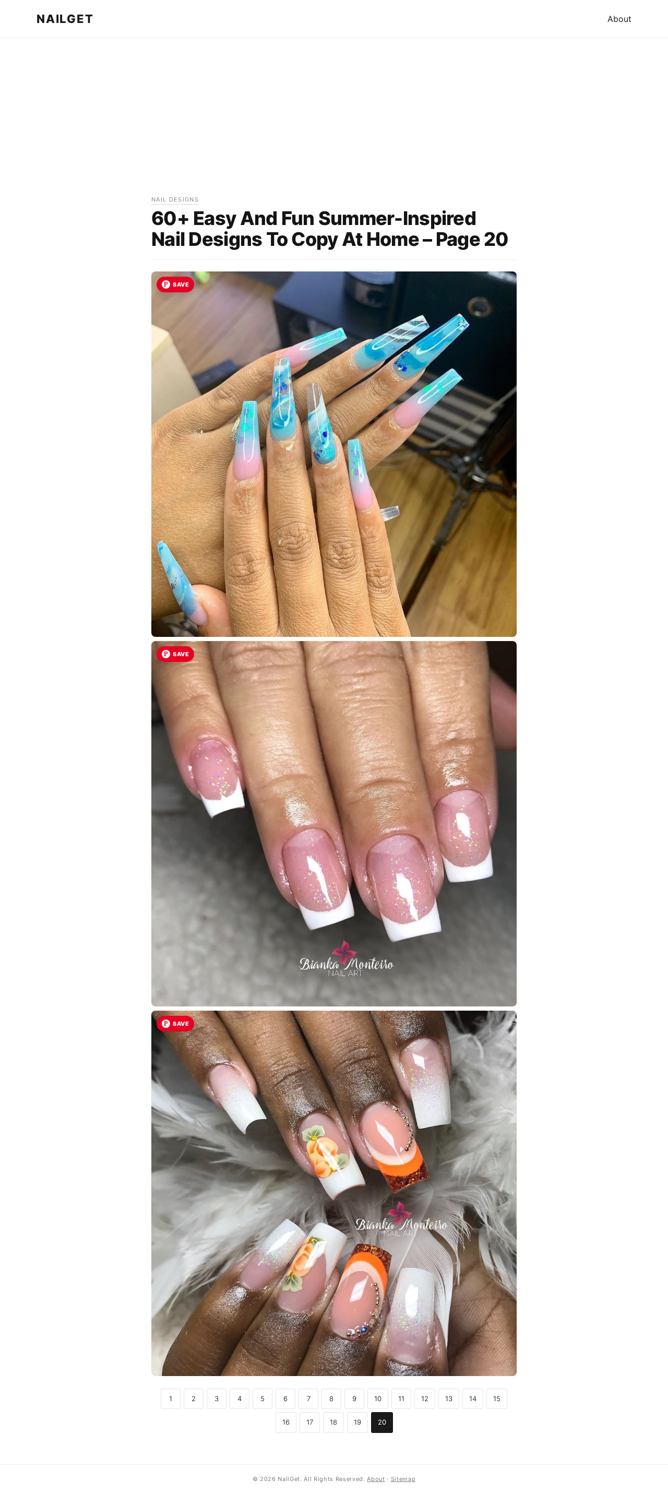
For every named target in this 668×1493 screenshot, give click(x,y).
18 (333, 1422)
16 (286, 1422)
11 (401, 1398)
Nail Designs (175, 199)
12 (424, 1398)
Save (181, 284)
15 (496, 1398)
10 (377, 1398)
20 (382, 1422)
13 (448, 1398)
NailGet (65, 19)
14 (472, 1398)
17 (309, 1422)
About (619, 19)
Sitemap (403, 1479)
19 (357, 1422)
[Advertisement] (334, 122)
